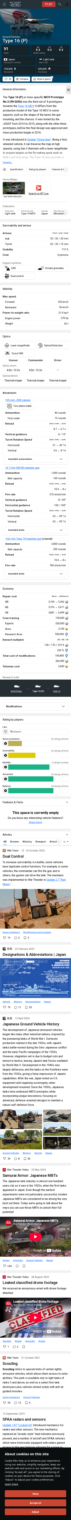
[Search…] (59, 4)
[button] (68, 90)
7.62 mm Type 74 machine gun (23, 538)
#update (7, 1341)
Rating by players (37, 169)
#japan (47, 1001)
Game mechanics (11, 932)
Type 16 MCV (26, 106)
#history (18, 1001)
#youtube (18, 1260)
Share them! (35, 822)
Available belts (16, 530)
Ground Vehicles (11, 1153)
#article (6, 1001)
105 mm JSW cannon (18, 400)
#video (6, 1260)
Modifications (14, 706)
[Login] (66, 4)
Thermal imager (13, 380)
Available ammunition (20, 459)
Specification (16, 169)
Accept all (35, 1503)
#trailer (18, 1341)
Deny (36, 1493)
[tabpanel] (35, 490)
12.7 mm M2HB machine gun (22, 467)
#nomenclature (32, 1001)
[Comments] (17, 1266)
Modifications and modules (37, 932)
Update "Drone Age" (39, 139)
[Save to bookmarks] (24, 1266)
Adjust (35, 1511)
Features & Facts (60, 169)
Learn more (11, 1484)
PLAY (48, 4)
